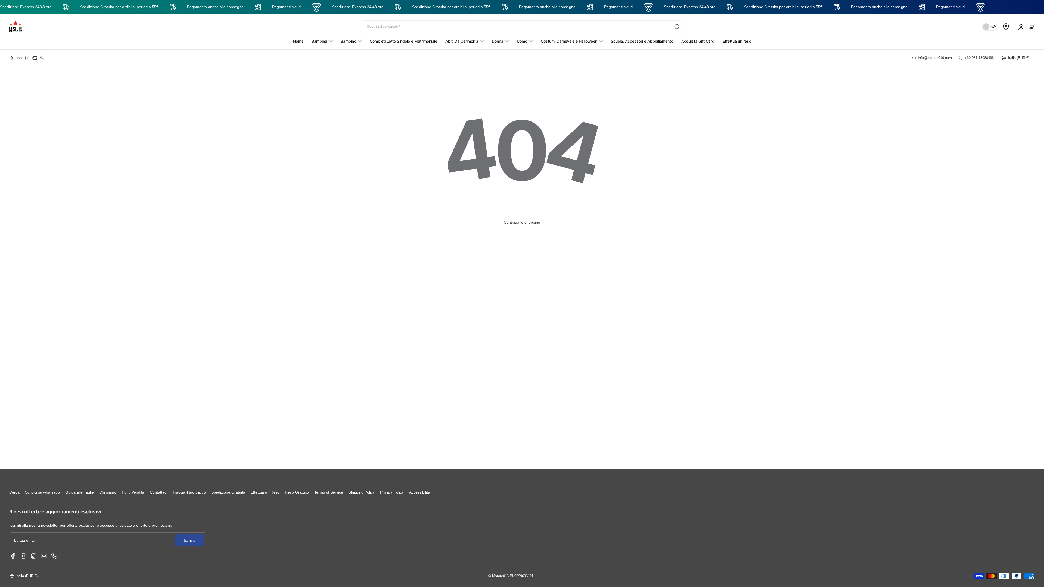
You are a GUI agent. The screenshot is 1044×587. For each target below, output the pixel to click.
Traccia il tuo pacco (189, 492)
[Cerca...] (677, 26)
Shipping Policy (362, 492)
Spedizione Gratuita (228, 492)
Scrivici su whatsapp (42, 492)
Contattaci (158, 492)
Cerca (14, 492)
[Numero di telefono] (42, 58)
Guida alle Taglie (79, 492)
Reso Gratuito (297, 492)
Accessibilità (419, 492)
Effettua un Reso (265, 492)
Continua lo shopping (522, 222)
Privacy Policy (392, 492)
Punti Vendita (133, 492)
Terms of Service (328, 492)
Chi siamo (107, 492)
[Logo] (15, 26)
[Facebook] (12, 58)
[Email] (35, 58)
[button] (1031, 26)
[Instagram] (19, 58)
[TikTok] (27, 58)
